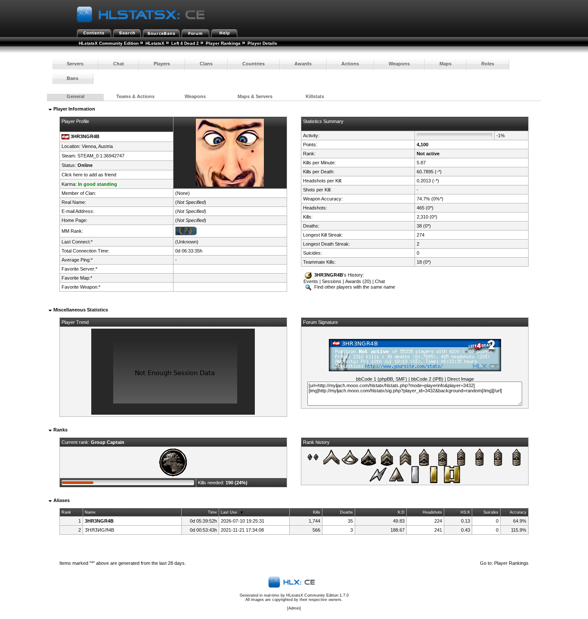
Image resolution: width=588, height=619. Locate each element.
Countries (253, 63)
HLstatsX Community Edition (109, 43)
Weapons (399, 63)
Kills (316, 512)
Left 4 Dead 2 (185, 43)
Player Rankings (223, 43)
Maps (445, 63)
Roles (487, 63)
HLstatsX (154, 43)
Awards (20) (358, 281)
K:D (401, 512)
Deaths (346, 512)
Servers (75, 63)
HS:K (465, 512)
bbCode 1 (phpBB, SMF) (381, 379)
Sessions (331, 281)
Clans (206, 63)
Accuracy (518, 512)
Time (212, 512)
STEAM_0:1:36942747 (100, 155)
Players (162, 63)
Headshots (432, 512)
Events (310, 281)
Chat (118, 63)
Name (90, 512)
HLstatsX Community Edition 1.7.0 (317, 595)
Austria (105, 146)
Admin (294, 608)
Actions (350, 63)
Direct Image (460, 379)
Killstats (315, 96)
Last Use (229, 512)
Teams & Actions (135, 96)
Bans (72, 78)
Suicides (490, 512)
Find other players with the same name (354, 286)
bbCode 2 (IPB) (427, 379)
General (75, 96)
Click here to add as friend (89, 174)
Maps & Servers (255, 96)
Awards (303, 63)
